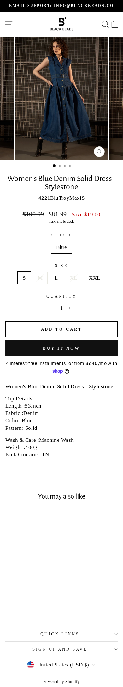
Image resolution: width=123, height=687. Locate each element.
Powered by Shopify (61, 681)
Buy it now (61, 348)
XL (73, 278)
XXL (94, 278)
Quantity (61, 296)
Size (61, 265)
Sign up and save (60, 649)
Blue (61, 247)
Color (61, 235)
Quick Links (59, 633)
